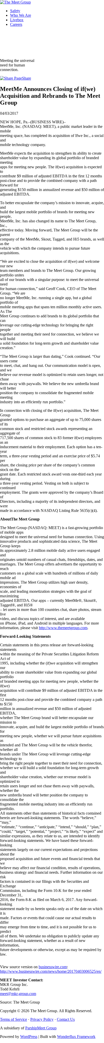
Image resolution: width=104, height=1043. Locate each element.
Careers (16, 24)
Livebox (16, 20)
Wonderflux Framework (76, 1036)
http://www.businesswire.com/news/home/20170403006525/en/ (50, 971)
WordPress (28, 1036)
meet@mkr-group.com (18, 993)
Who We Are (20, 15)
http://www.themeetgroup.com (63, 628)
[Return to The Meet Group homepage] (15, 2)
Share (26, 78)
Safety (15, 11)
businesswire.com (53, 967)
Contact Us (66, 1019)
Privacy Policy (42, 1019)
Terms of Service (13, 1019)
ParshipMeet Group (41, 1028)
